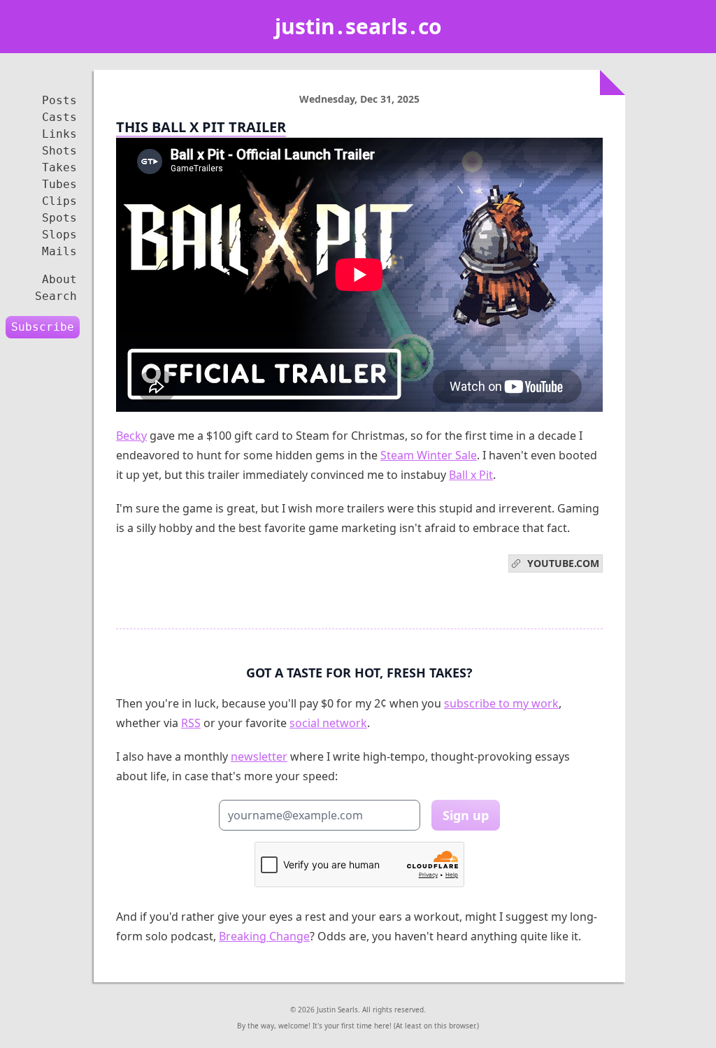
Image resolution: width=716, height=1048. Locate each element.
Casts (59, 117)
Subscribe (42, 326)
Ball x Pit (471, 474)
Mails (59, 251)
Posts (59, 100)
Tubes (59, 184)
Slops (59, 234)
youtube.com (560, 563)
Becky (131, 435)
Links (59, 134)
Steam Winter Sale (428, 455)
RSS (191, 723)
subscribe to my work (501, 703)
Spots (59, 217)
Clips (59, 201)
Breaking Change (264, 936)
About (59, 279)
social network (328, 723)
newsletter (259, 756)
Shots (59, 150)
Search (56, 296)
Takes (59, 167)
